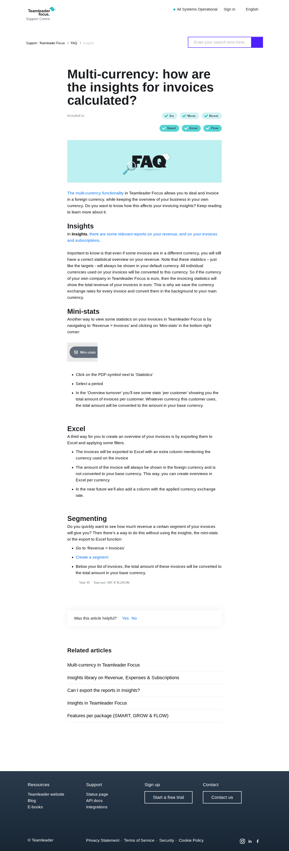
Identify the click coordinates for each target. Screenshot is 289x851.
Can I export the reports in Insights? (103, 690)
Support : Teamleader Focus (45, 43)
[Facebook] (257, 841)
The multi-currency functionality (95, 193)
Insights (88, 43)
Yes (125, 618)
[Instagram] (242, 841)
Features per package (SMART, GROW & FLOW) (117, 715)
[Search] (257, 42)
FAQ (74, 43)
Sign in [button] (230, 9)
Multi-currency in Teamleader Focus (103, 665)
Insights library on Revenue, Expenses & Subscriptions (123, 677)
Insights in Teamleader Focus (97, 703)
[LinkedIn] (250, 841)
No (134, 618)
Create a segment (92, 557)
